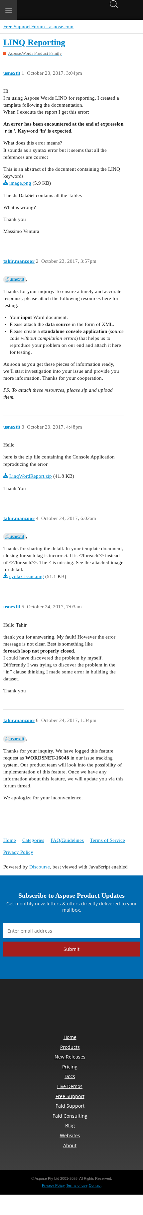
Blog (70, 1125)
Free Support (70, 1096)
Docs (70, 1076)
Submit (71, 949)
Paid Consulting (70, 1116)
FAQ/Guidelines (67, 840)
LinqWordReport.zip (30, 476)
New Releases (70, 1057)
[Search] (114, 3)
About (69, 1145)
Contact (95, 1185)
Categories (33, 840)
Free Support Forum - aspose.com (38, 26)
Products (70, 1047)
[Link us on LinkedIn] (56, 1008)
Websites (70, 1135)
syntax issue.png (26, 576)
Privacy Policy (18, 852)
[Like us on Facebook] (25, 1008)
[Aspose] (49, 10)
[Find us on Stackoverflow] (71, 1008)
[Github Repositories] (102, 1008)
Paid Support (70, 1106)
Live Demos (69, 1086)
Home (9, 840)
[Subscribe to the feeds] (117, 1008)
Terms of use (76, 1185)
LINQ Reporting (34, 42)
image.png (20, 183)
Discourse (39, 866)
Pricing (69, 1066)
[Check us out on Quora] (86, 1008)
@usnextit (14, 279)
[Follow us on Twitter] (41, 1008)
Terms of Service (107, 840)
